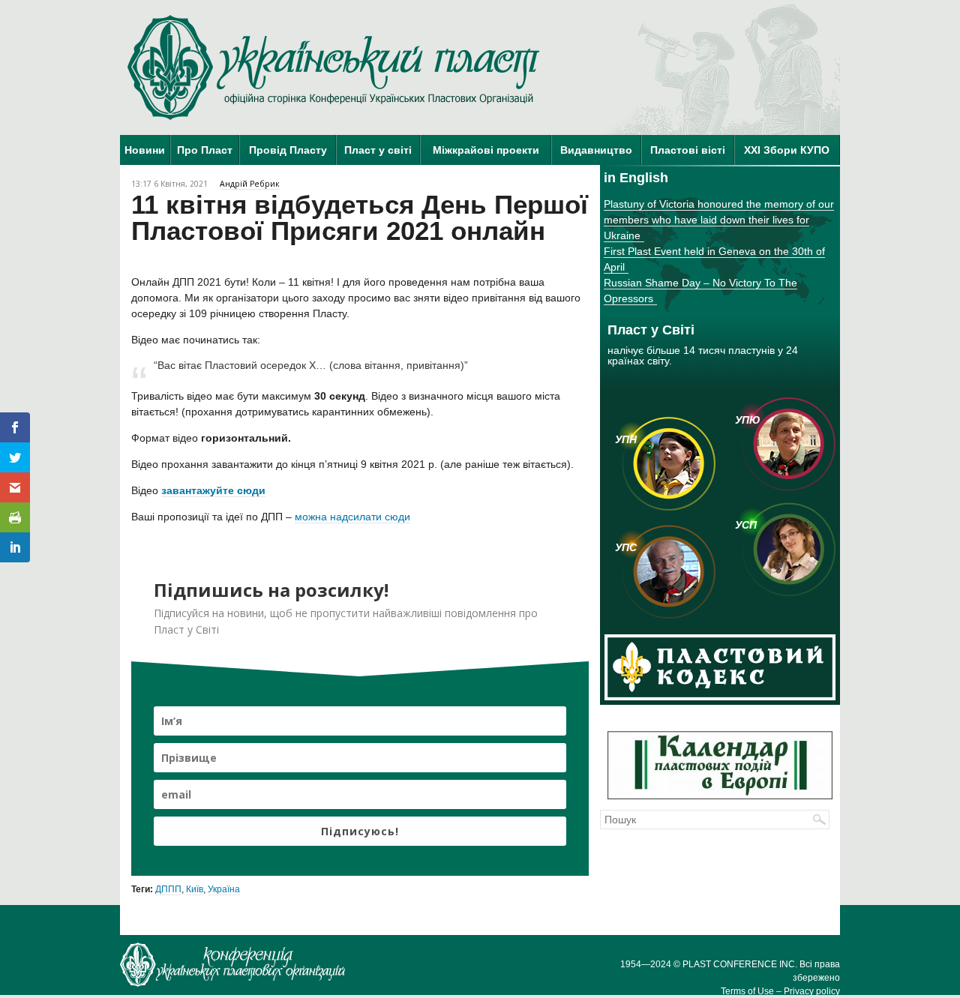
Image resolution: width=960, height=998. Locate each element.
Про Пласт (204, 150)
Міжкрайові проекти (486, 150)
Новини (144, 150)
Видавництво (596, 150)
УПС (626, 547)
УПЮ (747, 420)
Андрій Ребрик (250, 183)
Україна (224, 889)
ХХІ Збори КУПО (787, 150)
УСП (746, 525)
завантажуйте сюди (213, 490)
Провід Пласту (288, 150)
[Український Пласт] (334, 67)
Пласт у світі (378, 150)
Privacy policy (812, 991)
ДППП (168, 889)
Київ (194, 889)
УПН (626, 439)
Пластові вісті (687, 150)
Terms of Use (747, 991)
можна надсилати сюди (352, 517)
